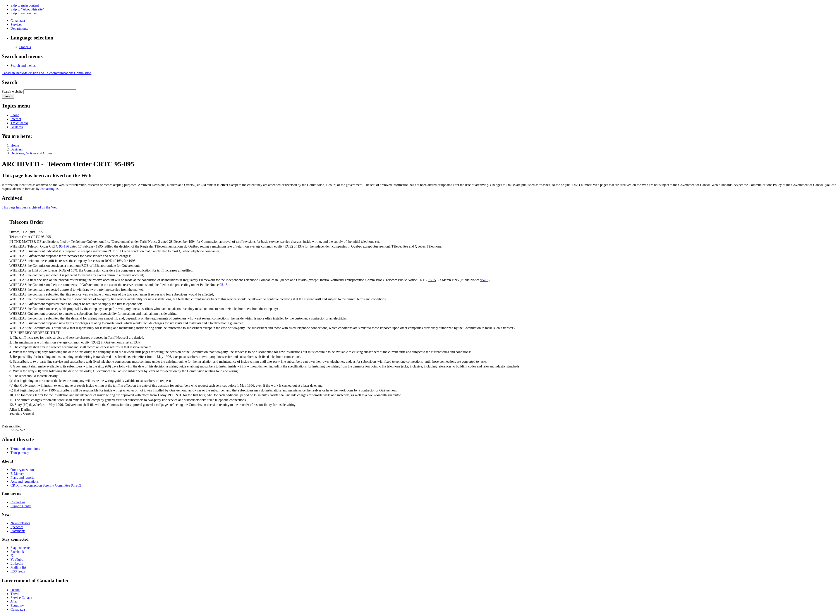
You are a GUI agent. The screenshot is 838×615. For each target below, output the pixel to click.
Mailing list (18, 567)
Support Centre (20, 506)
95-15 (432, 280)
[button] (23, 65)
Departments (19, 28)
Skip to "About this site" (27, 9)
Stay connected (20, 548)
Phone (14, 115)
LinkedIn (16, 563)
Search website (12, 91)
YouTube (16, 559)
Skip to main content (24, 5)
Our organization (22, 470)
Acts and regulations (24, 481)
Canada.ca (17, 20)
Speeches (16, 527)
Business (16, 127)
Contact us (17, 502)
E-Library (17, 473)
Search (7, 96)
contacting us (49, 189)
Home (14, 145)
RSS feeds (17, 571)
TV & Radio (19, 123)
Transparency (19, 452)
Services (16, 24)
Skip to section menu (24, 13)
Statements (17, 531)
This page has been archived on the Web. (30, 207)
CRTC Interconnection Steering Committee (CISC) (45, 485)
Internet (15, 119)
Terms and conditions (25, 449)
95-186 (64, 246)
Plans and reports (22, 477)
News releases (20, 523)
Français (25, 47)
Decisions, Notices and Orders (31, 153)
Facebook (17, 552)
